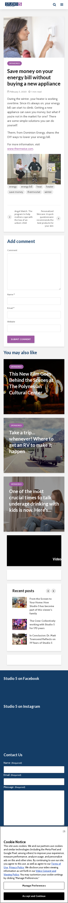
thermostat (33, 192)
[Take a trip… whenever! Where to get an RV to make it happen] (34, 445)
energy (13, 186)
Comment (12, 250)
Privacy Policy (16, 867)
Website (11, 322)
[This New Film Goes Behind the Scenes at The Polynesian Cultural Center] (34, 386)
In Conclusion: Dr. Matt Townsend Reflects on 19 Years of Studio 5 (43, 639)
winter (48, 192)
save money (16, 192)
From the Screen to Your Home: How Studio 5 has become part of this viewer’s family (42, 606)
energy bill (26, 186)
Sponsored (14, 63)
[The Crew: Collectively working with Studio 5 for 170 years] (19, 624)
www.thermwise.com (20, 148)
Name (11, 294)
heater (49, 186)
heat (39, 186)
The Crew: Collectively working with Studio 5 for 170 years (42, 624)
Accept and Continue (33, 896)
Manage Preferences (34, 885)
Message (14, 787)
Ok (64, 831)
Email (10, 308)
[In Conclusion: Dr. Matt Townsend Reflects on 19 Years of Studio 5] (19, 639)
